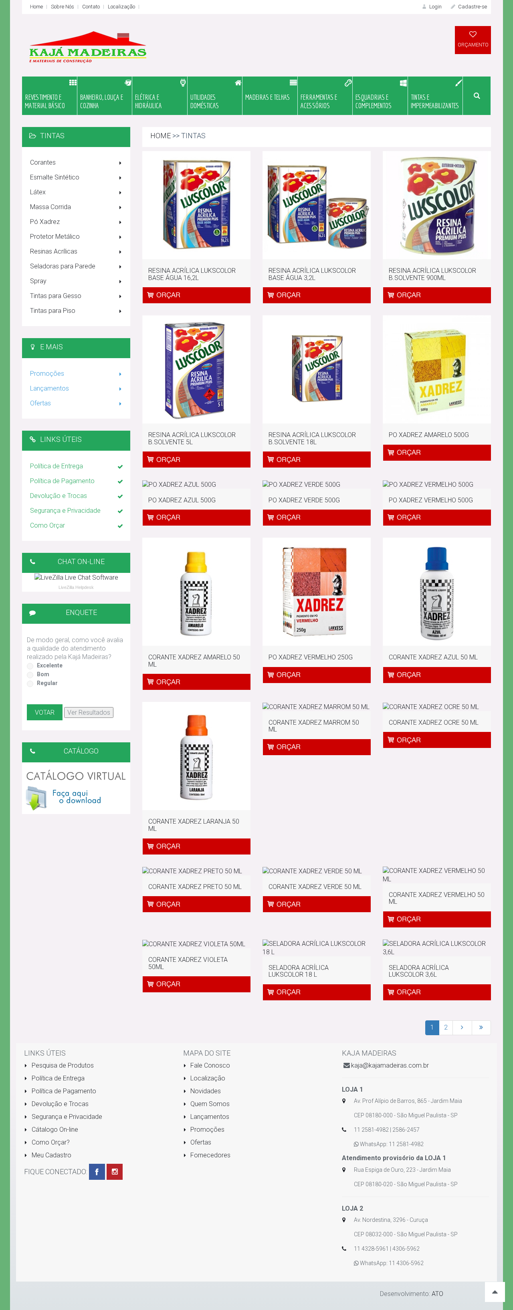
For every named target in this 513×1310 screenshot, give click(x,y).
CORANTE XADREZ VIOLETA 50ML (188, 963)
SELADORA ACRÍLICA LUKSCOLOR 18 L (299, 971)
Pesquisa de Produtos (62, 1065)
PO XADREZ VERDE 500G (304, 500)
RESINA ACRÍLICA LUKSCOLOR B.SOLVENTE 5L (192, 438)
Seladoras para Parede (62, 266)
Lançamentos (49, 388)
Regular (47, 683)
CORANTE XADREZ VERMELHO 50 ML (437, 898)
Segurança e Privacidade (65, 510)
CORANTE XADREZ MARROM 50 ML (314, 726)
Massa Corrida (50, 207)
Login (435, 7)
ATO (437, 1294)
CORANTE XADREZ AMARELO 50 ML (194, 660)
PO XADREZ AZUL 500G (182, 500)
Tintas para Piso (52, 310)
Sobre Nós (62, 7)
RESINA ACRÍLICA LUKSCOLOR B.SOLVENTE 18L (312, 438)
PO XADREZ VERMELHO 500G (431, 500)
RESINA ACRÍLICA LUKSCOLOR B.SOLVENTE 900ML (432, 274)
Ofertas (40, 403)
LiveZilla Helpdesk (76, 587)
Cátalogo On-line (54, 1129)
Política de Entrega (56, 466)
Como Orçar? (50, 1142)
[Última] (481, 1027)
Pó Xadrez (45, 222)
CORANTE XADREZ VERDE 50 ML (315, 887)
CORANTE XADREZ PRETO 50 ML (195, 887)
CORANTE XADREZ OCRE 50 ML (434, 722)
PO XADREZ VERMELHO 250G (311, 657)
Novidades (205, 1091)
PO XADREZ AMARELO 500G (429, 435)
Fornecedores (209, 1155)
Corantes (43, 162)
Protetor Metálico (55, 236)
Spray (38, 281)
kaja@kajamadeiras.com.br (390, 1065)
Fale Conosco (209, 1065)
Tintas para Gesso (55, 296)
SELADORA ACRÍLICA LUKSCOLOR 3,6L (419, 971)
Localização (121, 7)
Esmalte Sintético (54, 177)
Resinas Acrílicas (53, 251)
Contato (91, 7)
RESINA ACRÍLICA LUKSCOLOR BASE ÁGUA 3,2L (312, 274)
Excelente (50, 665)
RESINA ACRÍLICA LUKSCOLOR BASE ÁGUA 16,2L (192, 274)
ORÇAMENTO (473, 45)
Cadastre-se (472, 7)
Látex (38, 192)
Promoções (47, 373)
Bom (43, 674)
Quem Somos (209, 1104)
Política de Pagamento (62, 481)
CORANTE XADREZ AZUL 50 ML (433, 657)
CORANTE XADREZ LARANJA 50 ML (193, 825)
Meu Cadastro (50, 1155)
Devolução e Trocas (58, 496)
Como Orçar (47, 525)
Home (36, 7)
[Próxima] (462, 1027)
